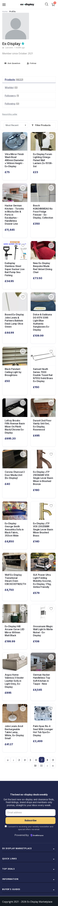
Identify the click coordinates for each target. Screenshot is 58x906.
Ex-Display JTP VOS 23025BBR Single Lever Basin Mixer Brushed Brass (43, 529)
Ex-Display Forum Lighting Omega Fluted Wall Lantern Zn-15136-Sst (43, 160)
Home (5, 11)
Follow (33, 63)
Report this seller (9, 114)
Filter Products (43, 125)
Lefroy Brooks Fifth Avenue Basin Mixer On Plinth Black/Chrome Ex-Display (15, 426)
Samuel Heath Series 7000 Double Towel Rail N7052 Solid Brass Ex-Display (43, 375)
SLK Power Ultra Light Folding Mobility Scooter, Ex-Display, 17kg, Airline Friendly (42, 580)
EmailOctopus (38, 835)
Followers (12, 95)
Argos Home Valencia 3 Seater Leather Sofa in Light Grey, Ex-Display (14, 680)
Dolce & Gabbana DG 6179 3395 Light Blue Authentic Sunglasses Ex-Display (42, 322)
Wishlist (11, 87)
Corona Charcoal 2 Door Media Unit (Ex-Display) (15, 475)
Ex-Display (11, 43)
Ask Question (14, 63)
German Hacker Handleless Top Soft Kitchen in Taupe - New (41, 679)
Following (12, 103)
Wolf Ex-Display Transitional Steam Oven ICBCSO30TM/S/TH (15, 579)
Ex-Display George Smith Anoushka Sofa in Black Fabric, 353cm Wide (14, 529)
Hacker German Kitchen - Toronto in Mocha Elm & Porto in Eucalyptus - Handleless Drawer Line (14, 214)
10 (35, 765)
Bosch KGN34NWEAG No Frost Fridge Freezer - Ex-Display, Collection (43, 211)
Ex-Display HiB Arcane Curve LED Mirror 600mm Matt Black (14, 631)
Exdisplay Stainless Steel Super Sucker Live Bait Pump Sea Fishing (15, 269)
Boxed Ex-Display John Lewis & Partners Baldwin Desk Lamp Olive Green (14, 320)
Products (14, 79)
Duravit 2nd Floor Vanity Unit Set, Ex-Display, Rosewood (42, 425)
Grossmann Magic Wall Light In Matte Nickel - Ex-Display (43, 631)
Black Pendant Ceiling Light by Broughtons (13, 372)
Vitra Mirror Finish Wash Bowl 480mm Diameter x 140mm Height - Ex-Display (14, 160)
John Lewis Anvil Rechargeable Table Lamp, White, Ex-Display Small (14, 732)
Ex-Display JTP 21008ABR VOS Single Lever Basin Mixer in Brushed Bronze (43, 478)
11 (41, 765)
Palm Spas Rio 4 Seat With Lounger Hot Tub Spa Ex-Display (43, 731)
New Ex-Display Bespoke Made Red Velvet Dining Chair (42, 268)
